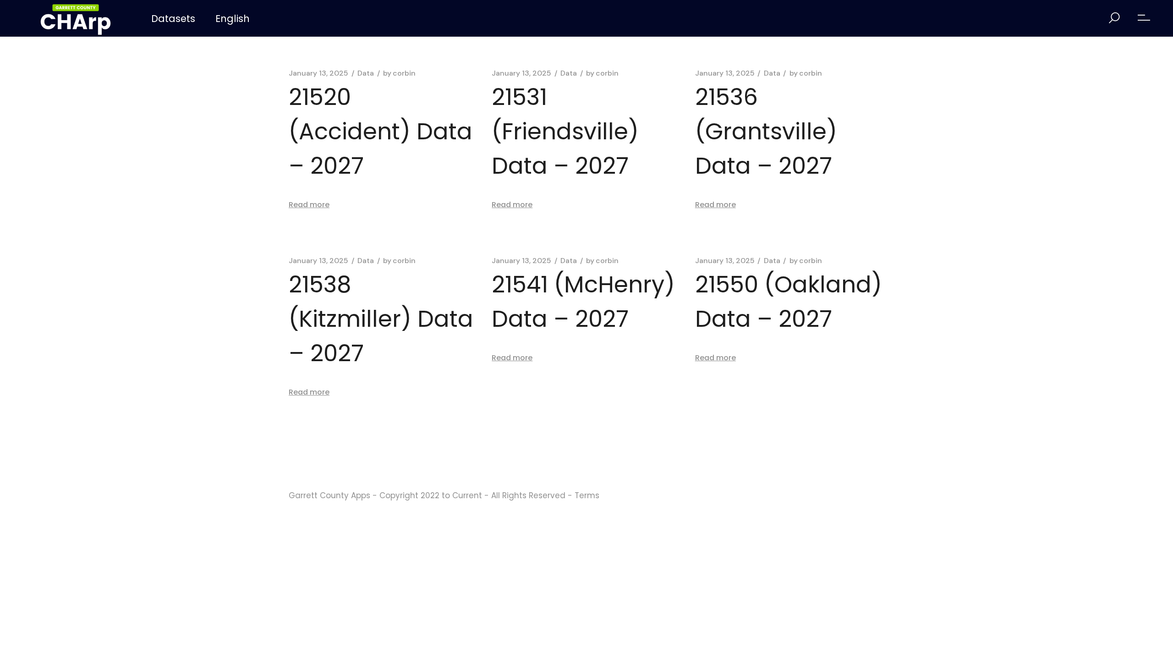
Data (365, 73)
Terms (587, 495)
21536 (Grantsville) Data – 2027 (766, 131)
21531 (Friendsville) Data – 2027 (565, 131)
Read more (309, 204)
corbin (399, 73)
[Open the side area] (1144, 18)
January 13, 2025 (318, 73)
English (232, 18)
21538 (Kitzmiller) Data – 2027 (381, 318)
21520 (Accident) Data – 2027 (380, 131)
